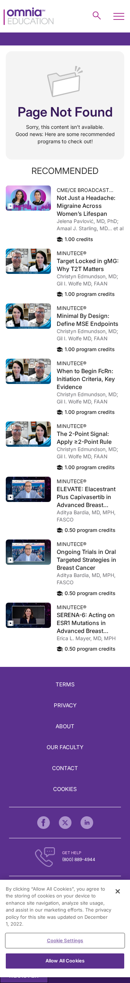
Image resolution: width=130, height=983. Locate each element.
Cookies (65, 789)
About (65, 726)
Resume (28, 198)
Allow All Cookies (65, 961)
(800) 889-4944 (78, 859)
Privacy (65, 705)
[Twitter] (65, 822)
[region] (65, 928)
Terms (65, 684)
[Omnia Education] (28, 16)
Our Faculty (65, 747)
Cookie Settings (65, 940)
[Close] (118, 891)
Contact (65, 768)
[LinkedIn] (87, 822)
